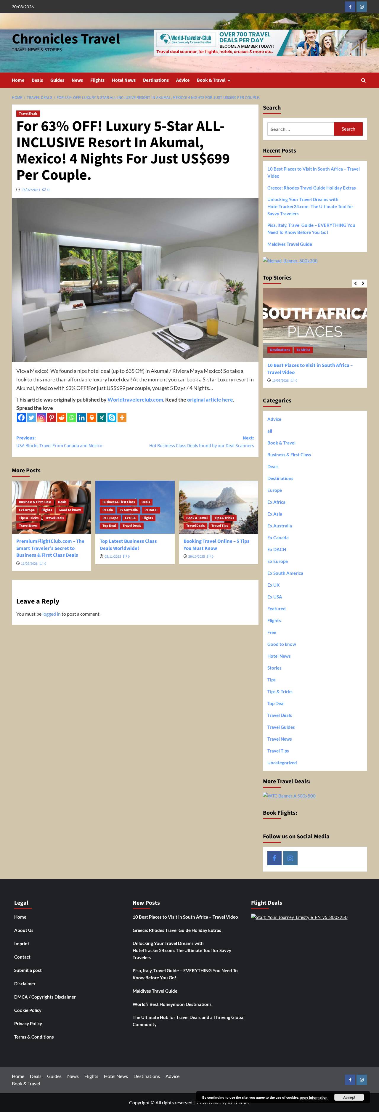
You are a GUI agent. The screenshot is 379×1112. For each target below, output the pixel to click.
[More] (122, 417)
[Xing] (101, 417)
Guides (57, 80)
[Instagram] (41, 417)
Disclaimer (25, 983)
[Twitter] (31, 417)
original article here (210, 399)
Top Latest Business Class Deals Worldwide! (128, 545)
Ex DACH (151, 510)
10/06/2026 (280, 380)
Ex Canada (278, 537)
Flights (97, 80)
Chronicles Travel (66, 39)
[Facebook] (21, 417)
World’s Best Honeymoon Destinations (172, 1004)
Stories (274, 667)
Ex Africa (303, 349)
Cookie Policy (27, 1010)
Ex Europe (27, 510)
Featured (276, 608)
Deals (37, 80)
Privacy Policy (28, 1023)
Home (18, 80)
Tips (271, 679)
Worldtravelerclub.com (135, 399)
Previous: (59, 442)
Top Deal (109, 525)
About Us (23, 930)
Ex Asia (107, 510)
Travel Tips (219, 525)
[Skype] (111, 417)
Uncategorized (282, 762)
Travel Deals (28, 113)
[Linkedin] (81, 417)
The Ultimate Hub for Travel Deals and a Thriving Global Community (189, 1021)
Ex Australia (129, 510)
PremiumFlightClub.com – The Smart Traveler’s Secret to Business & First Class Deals (50, 548)
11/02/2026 (29, 563)
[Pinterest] (51, 417)
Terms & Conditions (34, 1036)
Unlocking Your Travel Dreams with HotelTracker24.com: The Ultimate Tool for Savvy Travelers (310, 206)
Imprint (21, 943)
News (77, 80)
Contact (22, 956)
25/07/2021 (30, 189)
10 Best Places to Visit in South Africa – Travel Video (313, 172)
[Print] (91, 417)
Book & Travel (211, 80)
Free (271, 632)
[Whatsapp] (71, 417)
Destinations (156, 80)
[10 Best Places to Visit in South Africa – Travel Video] (315, 322)
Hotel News (124, 80)
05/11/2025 (113, 556)
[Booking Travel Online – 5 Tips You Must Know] (218, 507)
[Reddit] (61, 417)
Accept (349, 1097)
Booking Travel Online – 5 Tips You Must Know (217, 545)
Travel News (28, 525)
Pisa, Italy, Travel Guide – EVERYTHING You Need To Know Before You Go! (311, 228)
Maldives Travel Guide (289, 244)
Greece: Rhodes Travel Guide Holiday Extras (311, 187)
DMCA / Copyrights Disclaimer (45, 996)
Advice (183, 80)
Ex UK (273, 585)
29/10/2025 (196, 556)
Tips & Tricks (28, 518)
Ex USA (130, 518)
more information (313, 1097)
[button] (363, 80)
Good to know (70, 510)
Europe (274, 490)
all (269, 431)
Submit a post (28, 970)
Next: (201, 442)
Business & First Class (35, 502)
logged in (51, 614)
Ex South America (285, 573)
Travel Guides (281, 727)
